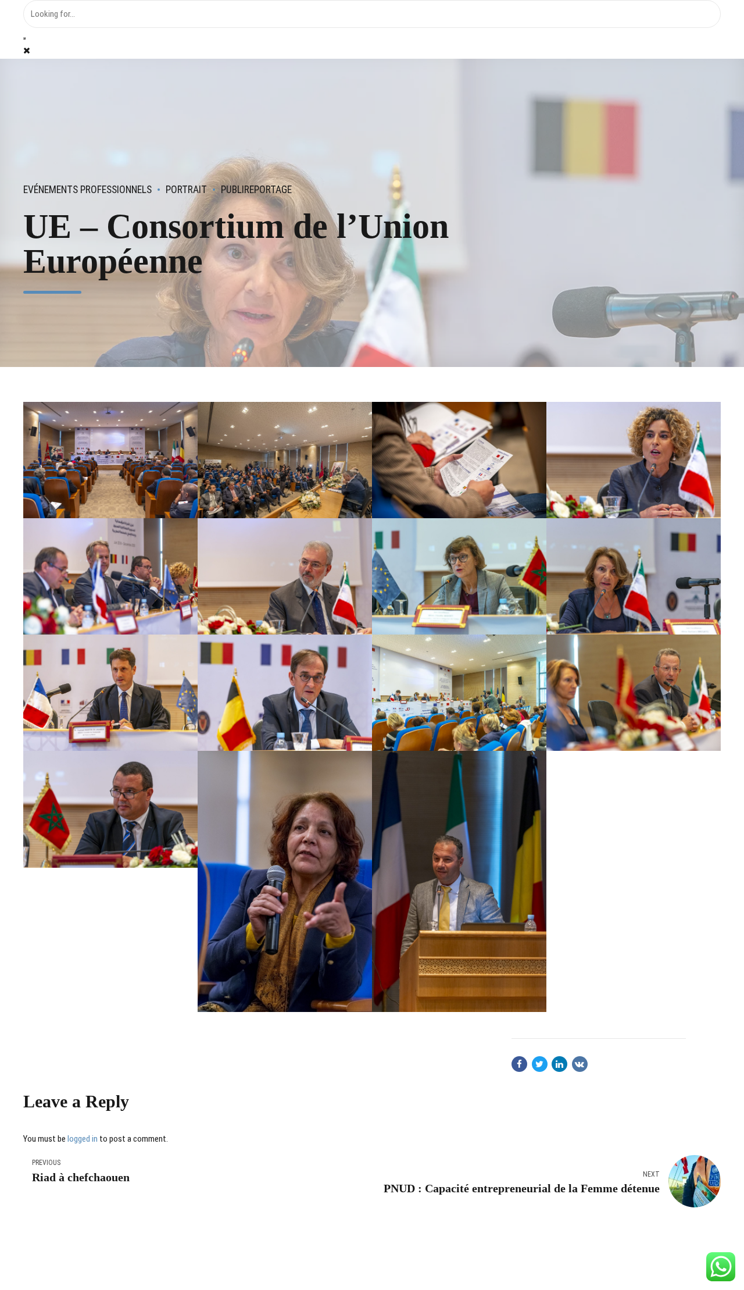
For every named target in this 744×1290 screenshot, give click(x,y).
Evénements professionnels (87, 189)
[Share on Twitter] (540, 1064)
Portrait (186, 189)
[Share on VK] (580, 1064)
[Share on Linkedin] (559, 1064)
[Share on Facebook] (519, 1064)
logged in (82, 1139)
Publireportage (256, 189)
